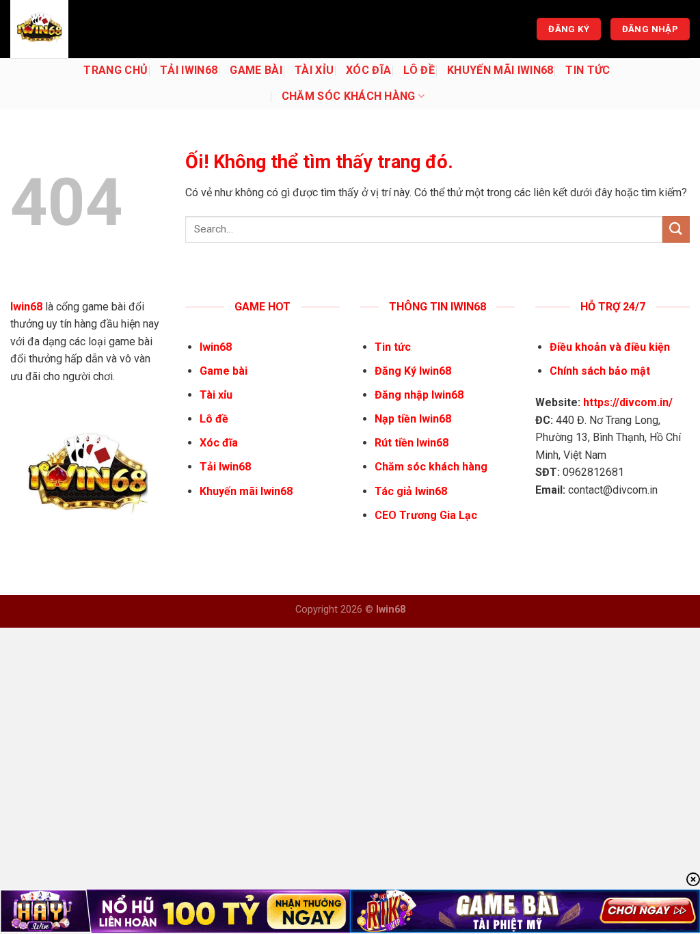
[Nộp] (676, 229)
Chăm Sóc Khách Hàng (349, 96)
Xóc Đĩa (368, 70)
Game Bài (256, 70)
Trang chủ (115, 70)
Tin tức (587, 70)
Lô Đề (419, 70)
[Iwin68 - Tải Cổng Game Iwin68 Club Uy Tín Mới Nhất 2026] (78, 29)
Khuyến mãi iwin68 (500, 70)
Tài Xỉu (314, 70)
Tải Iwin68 (188, 70)
